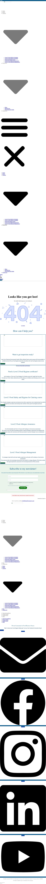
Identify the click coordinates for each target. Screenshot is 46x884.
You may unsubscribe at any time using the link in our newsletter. (18, 485)
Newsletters (7, 108)
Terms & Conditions (6, 613)
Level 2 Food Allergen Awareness (12, 61)
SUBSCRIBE (23, 487)
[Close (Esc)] (4, 882)
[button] (14, 141)
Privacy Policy (5, 614)
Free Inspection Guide (9, 109)
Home (3, 11)
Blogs (6, 107)
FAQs (3, 616)
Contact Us (4, 110)
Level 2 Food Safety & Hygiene (11, 57)
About (3, 12)
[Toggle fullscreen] (1, 882)
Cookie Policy (5, 615)
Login (1, 0)
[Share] (2, 882)
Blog (3, 563)
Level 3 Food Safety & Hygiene (11, 58)
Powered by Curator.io (41, 498)
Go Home (23, 325)
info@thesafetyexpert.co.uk (28, 500)
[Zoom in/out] (0, 882)
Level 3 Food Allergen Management (12, 62)
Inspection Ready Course (10, 59)
